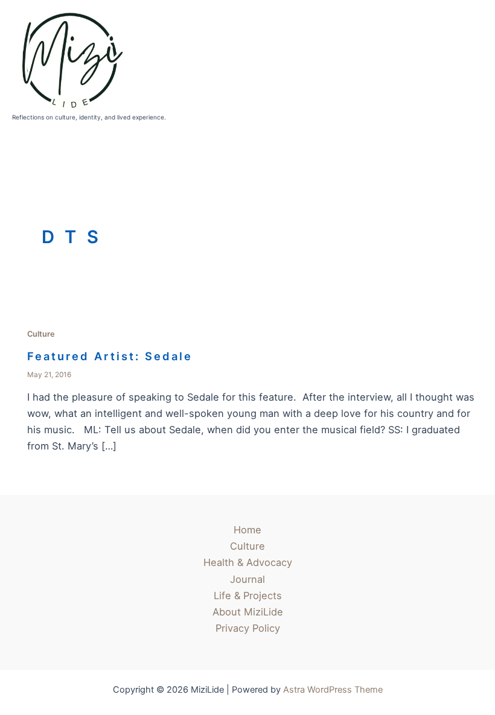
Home (247, 530)
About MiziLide (247, 612)
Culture (41, 333)
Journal (247, 579)
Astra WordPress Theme (333, 689)
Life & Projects (248, 595)
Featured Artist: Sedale (110, 356)
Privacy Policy (248, 628)
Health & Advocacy (247, 562)
